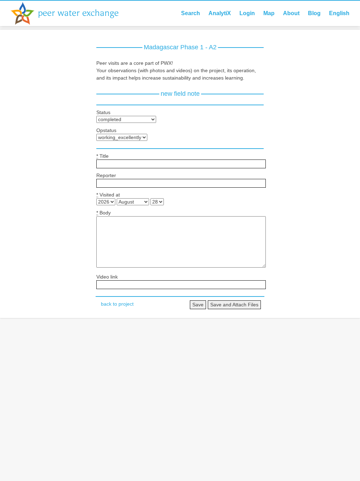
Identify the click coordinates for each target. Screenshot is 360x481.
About (291, 13)
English (339, 13)
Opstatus (106, 130)
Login (247, 13)
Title (102, 156)
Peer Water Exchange (70, 13)
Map (269, 13)
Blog (314, 13)
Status (103, 112)
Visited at (108, 195)
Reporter (106, 175)
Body (103, 212)
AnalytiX (219, 13)
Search (190, 13)
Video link (107, 277)
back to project (117, 304)
